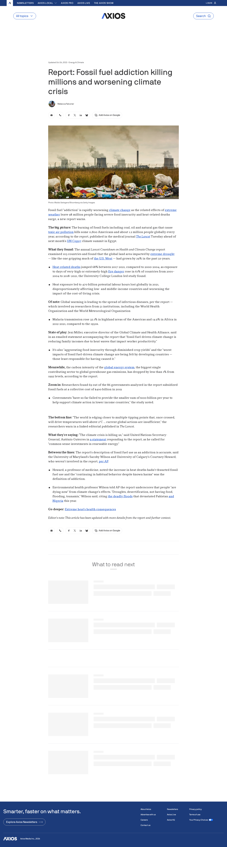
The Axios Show (104, 3)
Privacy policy (195, 809)
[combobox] (47, 3)
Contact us (145, 825)
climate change (119, 210)
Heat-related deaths (66, 267)
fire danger (116, 271)
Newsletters (25, 3)
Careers (144, 820)
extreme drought (162, 254)
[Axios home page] (10, 3)
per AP (103, 461)
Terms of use (194, 815)
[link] (51, 115)
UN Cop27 (74, 241)
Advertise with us (148, 815)
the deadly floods (120, 496)
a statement (98, 439)
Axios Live (83, 3)
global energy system (119, 367)
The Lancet (143, 236)
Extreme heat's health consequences (90, 509)
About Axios (146, 809)
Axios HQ (171, 820)
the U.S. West (103, 258)
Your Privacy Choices (198, 820)
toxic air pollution (61, 232)
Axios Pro (67, 3)
